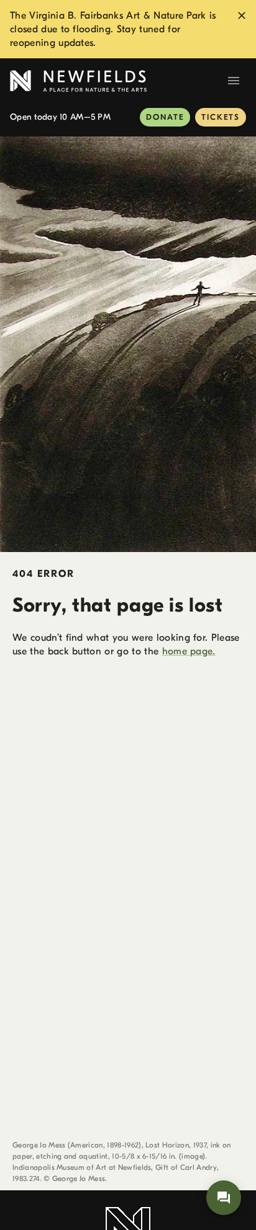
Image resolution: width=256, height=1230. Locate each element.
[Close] (241, 15)
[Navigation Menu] (233, 80)
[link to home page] (115, 81)
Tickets (220, 117)
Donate (165, 117)
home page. (189, 651)
